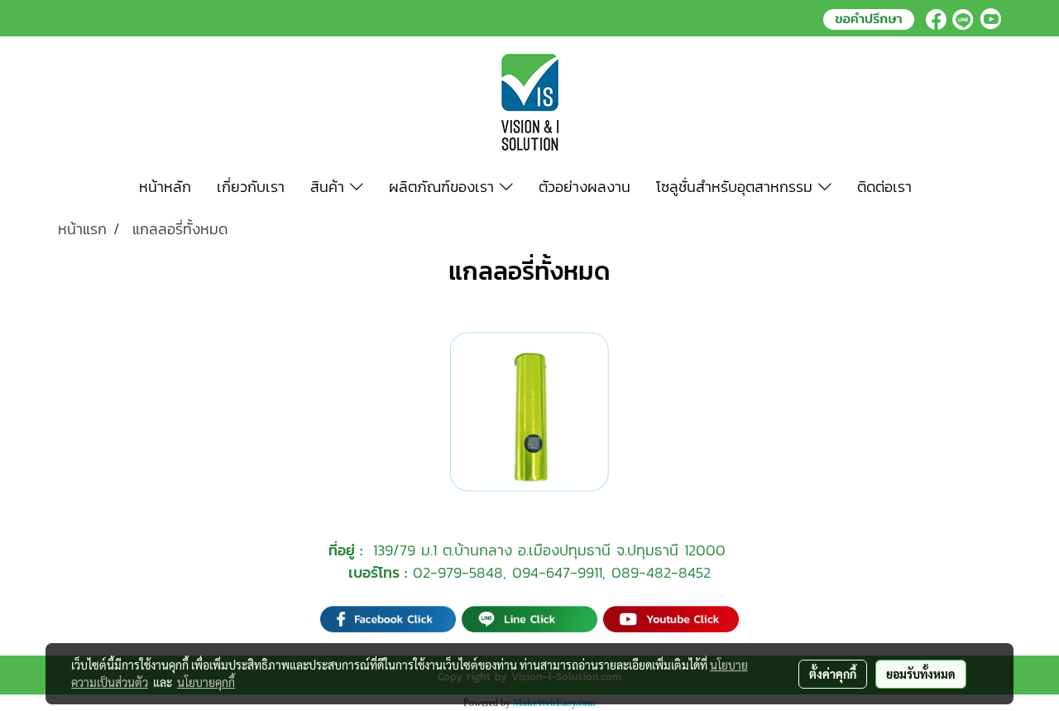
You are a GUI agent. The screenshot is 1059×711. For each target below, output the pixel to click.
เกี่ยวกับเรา (251, 186)
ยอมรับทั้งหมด (921, 673)
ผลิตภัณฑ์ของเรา (444, 186)
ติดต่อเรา (884, 186)
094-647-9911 (557, 572)
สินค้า (330, 186)
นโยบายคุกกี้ (206, 682)
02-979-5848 (458, 572)
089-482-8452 (661, 572)
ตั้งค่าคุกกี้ (832, 673)
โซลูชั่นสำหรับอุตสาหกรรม (737, 186)
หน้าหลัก (165, 186)
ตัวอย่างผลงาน (584, 186)
